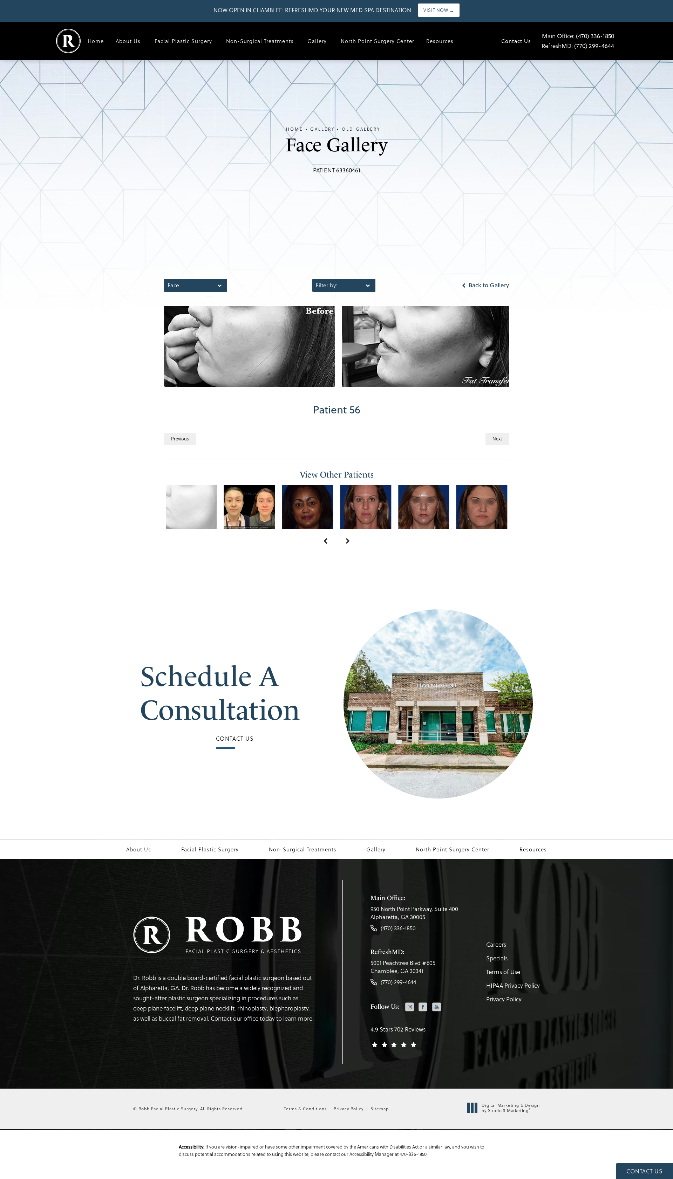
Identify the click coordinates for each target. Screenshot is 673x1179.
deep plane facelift (157, 1008)
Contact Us (516, 41)
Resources (440, 41)
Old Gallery (361, 129)
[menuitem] (409, 1007)
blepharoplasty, (290, 1008)
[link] (414, 914)
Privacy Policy (504, 999)
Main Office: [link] (578, 36)
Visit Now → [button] (438, 10)
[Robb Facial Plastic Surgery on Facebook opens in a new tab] (423, 1007)
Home (96, 41)
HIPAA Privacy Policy (513, 985)
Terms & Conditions (305, 1109)
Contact (221, 1018)
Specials (497, 958)
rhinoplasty (252, 1008)
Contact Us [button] (644, 1171)
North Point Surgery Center (377, 41)
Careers (496, 944)
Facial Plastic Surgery (183, 41)
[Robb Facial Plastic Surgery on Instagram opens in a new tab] (409, 1007)
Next (497, 439)
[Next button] (347, 541)
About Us (128, 41)
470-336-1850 (413, 1154)
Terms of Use (503, 972)
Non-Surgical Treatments (260, 41)
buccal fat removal (183, 1018)
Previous (180, 439)
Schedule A (220, 693)
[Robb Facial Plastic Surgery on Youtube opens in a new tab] (436, 1007)
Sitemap (380, 1109)
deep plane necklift (209, 1008)
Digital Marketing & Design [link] (511, 1108)
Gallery (317, 41)
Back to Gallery (488, 285)
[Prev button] (325, 541)
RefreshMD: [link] (578, 46)
